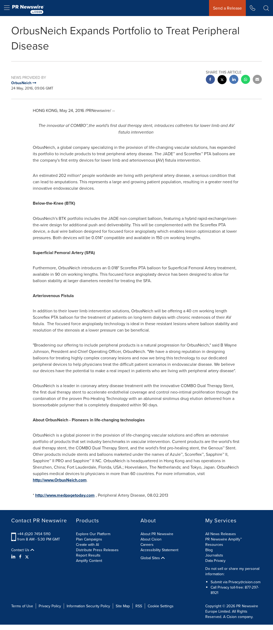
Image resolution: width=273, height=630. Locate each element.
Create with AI (87, 544)
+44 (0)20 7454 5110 (34, 533)
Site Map (123, 606)
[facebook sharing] (210, 80)
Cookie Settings (161, 606)
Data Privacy (215, 560)
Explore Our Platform (93, 533)
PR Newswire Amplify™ (223, 539)
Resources (214, 544)
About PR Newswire (156, 533)
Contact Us (20, 550)
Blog (209, 550)
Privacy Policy (50, 606)
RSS (138, 606)
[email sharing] (257, 80)
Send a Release (227, 8)
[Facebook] (20, 556)
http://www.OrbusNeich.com (60, 480)
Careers (147, 544)
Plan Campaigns (89, 539)
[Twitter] (27, 556)
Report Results (88, 555)
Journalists (214, 555)
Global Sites (150, 558)
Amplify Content (89, 560)
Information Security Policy (88, 606)
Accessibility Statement (159, 550)
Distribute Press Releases (97, 550)
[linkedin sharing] (233, 80)
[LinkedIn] (14, 556)
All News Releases (220, 533)
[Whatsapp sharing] (245, 80)
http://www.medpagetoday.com (65, 495)
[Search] (266, 8)
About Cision (151, 539)
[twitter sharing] (222, 80)
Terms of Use (22, 606)
